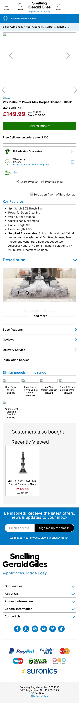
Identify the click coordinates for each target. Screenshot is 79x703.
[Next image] (66, 55)
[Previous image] (12, 55)
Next (74, 90)
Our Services (13, 586)
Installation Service (16, 360)
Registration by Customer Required (31, 164)
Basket (59, 9)
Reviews (8, 339)
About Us (11, 593)
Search (20, 9)
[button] (39, 18)
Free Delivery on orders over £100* (26, 137)
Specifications (13, 329)
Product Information (19, 601)
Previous (5, 90)
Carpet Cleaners (54, 26)
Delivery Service (14, 350)
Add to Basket (39, 126)
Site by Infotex (39, 696)
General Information (19, 609)
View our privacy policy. (55, 537)
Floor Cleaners (34, 26)
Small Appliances (13, 26)
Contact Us (13, 616)
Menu (6, 9)
